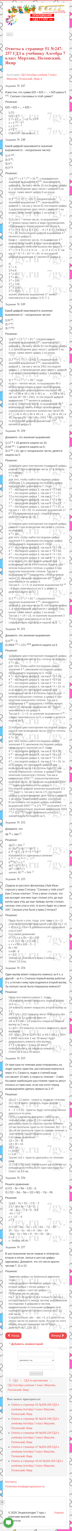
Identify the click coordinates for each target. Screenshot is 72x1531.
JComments (62, 1349)
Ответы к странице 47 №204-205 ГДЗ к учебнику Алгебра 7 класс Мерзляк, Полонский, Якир (35, 1452)
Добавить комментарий (27, 1344)
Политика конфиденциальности (25, 1486)
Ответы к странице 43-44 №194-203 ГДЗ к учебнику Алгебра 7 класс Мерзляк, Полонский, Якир (37, 1466)
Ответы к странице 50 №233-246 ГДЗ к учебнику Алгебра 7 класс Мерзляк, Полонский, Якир (35, 1423)
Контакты (11, 1481)
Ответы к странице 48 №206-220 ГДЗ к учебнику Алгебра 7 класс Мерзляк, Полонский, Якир (35, 1437)
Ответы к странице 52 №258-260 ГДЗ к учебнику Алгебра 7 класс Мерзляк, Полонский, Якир (35, 1409)
